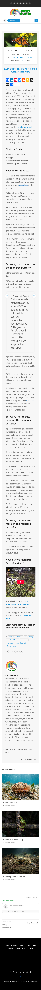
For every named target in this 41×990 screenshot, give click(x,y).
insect (9, 640)
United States (11, 646)
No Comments (27, 57)
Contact (31, 948)
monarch (10, 643)
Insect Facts (24, 72)
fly (25, 637)
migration (24, 640)
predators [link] (23, 185)
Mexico (15, 640)
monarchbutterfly (21, 643)
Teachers (10, 948)
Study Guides (20, 948)
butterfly (12, 637)
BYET (35, 945)
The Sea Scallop (9, 802)
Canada (19, 637)
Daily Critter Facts (14, 69)
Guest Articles (25, 945)
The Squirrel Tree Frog (12, 839)
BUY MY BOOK (14, 20)
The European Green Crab (13, 876)
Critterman (14, 57)
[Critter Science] (20, 12)
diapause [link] (30, 400)
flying (31, 637)
